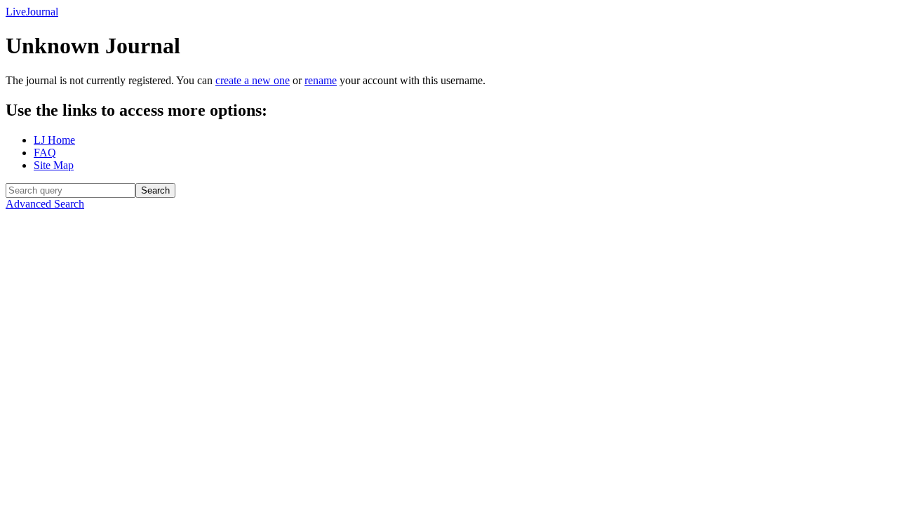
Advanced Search (45, 204)
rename (320, 80)
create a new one (252, 80)
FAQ (45, 153)
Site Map (54, 165)
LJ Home (54, 140)
